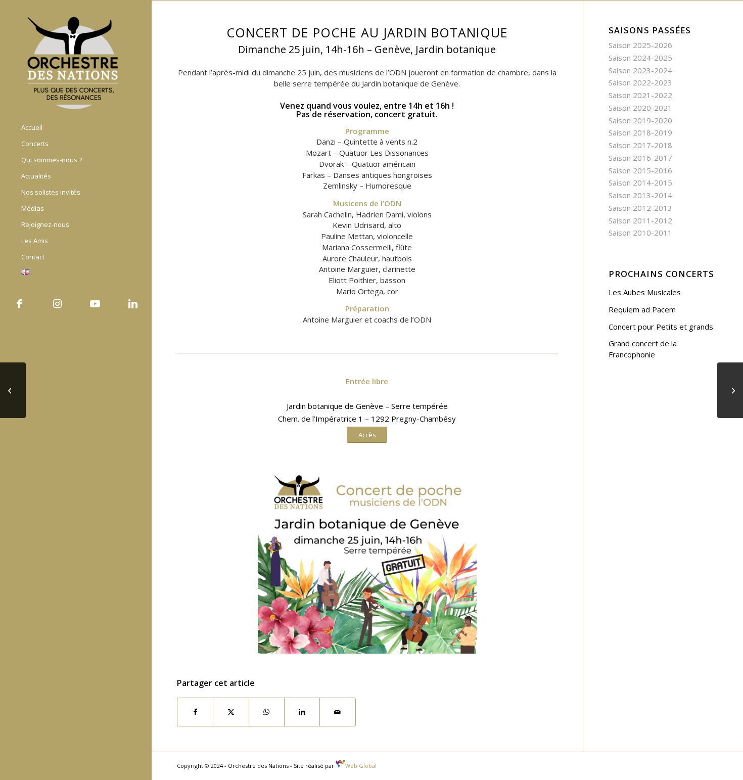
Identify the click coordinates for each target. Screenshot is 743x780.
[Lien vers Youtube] (95, 303)
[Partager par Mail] (337, 712)
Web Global (361, 765)
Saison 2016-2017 (640, 158)
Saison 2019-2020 (640, 120)
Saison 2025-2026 (640, 45)
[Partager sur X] (230, 712)
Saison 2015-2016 (640, 170)
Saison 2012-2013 (640, 208)
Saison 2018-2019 (640, 132)
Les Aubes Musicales (645, 292)
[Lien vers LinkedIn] (133, 303)
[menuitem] (76, 128)
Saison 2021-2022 (640, 95)
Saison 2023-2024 (640, 70)
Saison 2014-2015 (640, 182)
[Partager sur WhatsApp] (266, 712)
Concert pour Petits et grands (661, 327)
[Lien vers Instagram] (57, 303)
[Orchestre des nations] (75, 62)
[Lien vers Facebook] (19, 303)
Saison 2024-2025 (640, 58)
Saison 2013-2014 (640, 195)
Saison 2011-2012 (640, 220)
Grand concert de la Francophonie (643, 348)
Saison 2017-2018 (640, 145)
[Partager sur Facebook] (195, 712)
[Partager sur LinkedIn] (302, 712)
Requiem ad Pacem (642, 309)
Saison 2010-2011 (640, 232)
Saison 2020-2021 (640, 108)
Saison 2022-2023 (640, 82)
